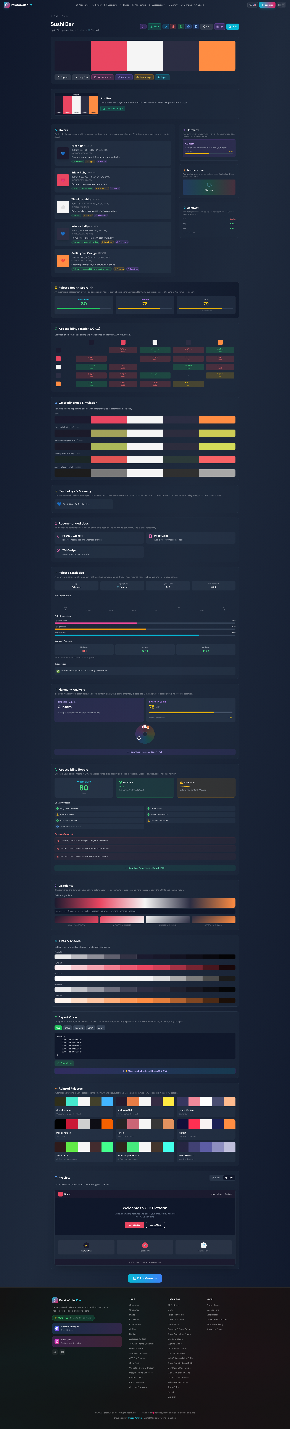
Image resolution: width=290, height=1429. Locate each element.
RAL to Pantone (136, 1382)
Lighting (133, 1334)
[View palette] (109, 1110)
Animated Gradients (138, 1353)
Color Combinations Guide (180, 1363)
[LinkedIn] (196, 26)
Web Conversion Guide (179, 1372)
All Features (173, 1305)
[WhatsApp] (181, 26)
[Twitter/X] (166, 26)
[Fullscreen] (143, 26)
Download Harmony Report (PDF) (146, 752)
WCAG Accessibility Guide (180, 1358)
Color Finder (135, 1363)
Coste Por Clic (135, 1417)
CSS (58, 1027)
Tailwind (79, 1027)
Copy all (64, 77)
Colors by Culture (176, 1319)
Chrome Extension (138, 1387)
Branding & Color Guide (179, 1329)
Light (217, 1177)
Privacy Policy (213, 1305)
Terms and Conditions (217, 1319)
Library (171, 1310)
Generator (134, 1305)
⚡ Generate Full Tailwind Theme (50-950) (146, 1071)
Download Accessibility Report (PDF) (147, 868)
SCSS (67, 1027)
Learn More (155, 1225)
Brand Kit (125, 77)
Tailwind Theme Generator (141, 1343)
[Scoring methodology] (91, 287)
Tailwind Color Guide (178, 1382)
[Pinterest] (173, 26)
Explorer (172, 1396)
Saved (171, 1392)
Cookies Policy (213, 1310)
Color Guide (173, 1324)
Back (56, 16)
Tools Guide (173, 1387)
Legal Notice (212, 1314)
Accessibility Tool (137, 1339)
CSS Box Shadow (137, 1358)
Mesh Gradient (136, 1348)
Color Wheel (135, 1324)
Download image (115, 108)
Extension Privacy (215, 1324)
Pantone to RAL (136, 1377)
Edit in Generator (147, 1278)
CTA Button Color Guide (179, 1367)
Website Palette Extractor (141, 1367)
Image (132, 1314)
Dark (231, 1177)
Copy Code (66, 1063)
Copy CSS (83, 77)
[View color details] (166, 153)
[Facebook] (188, 26)
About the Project (215, 1329)
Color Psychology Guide (179, 1334)
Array (101, 1027)
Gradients (134, 1310)
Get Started (134, 1225)
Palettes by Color (176, 1314)
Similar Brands (104, 77)
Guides (132, 1329)
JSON (90, 1027)
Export (164, 77)
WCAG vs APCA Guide (178, 1377)
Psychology (145, 77)
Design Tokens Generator (141, 1372)
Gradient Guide (175, 1339)
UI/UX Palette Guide (177, 1348)
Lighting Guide (175, 1343)
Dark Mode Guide (176, 1353)
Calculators (134, 1319)
